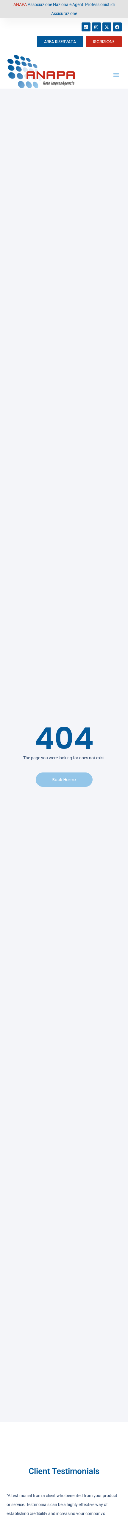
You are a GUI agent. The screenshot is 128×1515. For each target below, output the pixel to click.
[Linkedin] (86, 26)
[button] (116, 74)
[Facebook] (117, 26)
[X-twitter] (106, 26)
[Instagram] (96, 26)
